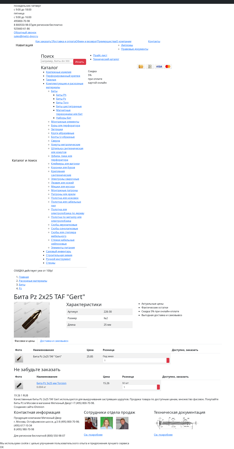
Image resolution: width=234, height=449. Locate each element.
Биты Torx (62, 102)
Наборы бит (63, 118)
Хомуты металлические (65, 144)
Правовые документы (134, 49)
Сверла (55, 140)
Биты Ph (61, 95)
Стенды (50, 263)
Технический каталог (106, 59)
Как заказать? (44, 41)
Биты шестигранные (69, 106)
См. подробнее (93, 434)
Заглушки (57, 129)
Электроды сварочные (65, 179)
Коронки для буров (63, 167)
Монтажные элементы (65, 121)
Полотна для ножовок (64, 198)
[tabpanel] (117, 355)
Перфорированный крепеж (63, 76)
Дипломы (127, 45)
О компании (123, 41)
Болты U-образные (63, 137)
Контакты (154, 41)
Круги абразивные (62, 133)
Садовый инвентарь (58, 251)
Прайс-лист (100, 55)
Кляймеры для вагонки (65, 163)
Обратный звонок (25, 32)
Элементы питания (63, 247)
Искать (79, 62)
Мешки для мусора (63, 186)
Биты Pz (61, 98)
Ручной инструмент (58, 259)
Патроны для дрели (63, 194)
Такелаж (51, 79)
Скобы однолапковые (64, 228)
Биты (54, 91)
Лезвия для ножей (62, 182)
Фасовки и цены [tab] (25, 341)
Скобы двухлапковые (64, 224)
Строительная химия (59, 255)
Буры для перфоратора (65, 125)
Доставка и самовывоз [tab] (54, 341)
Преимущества (106, 41)
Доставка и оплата (64, 41)
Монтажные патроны (64, 190)
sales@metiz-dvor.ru (26, 36)
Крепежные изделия (58, 72)
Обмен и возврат (86, 41)
